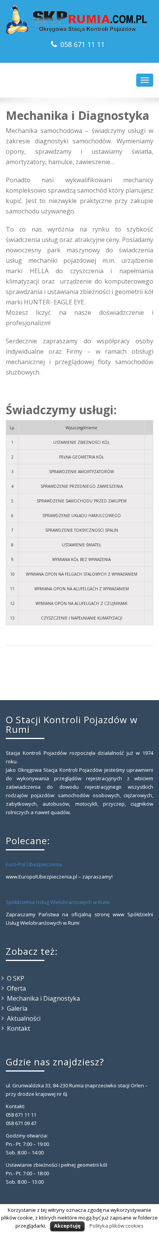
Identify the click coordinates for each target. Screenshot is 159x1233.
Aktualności (24, 1018)
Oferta (16, 988)
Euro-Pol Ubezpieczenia (34, 864)
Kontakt (18, 1028)
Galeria (17, 1008)
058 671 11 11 (82, 44)
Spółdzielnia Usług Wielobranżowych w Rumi (58, 902)
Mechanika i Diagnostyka (43, 998)
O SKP (15, 978)
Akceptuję (67, 1225)
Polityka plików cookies (117, 1225)
